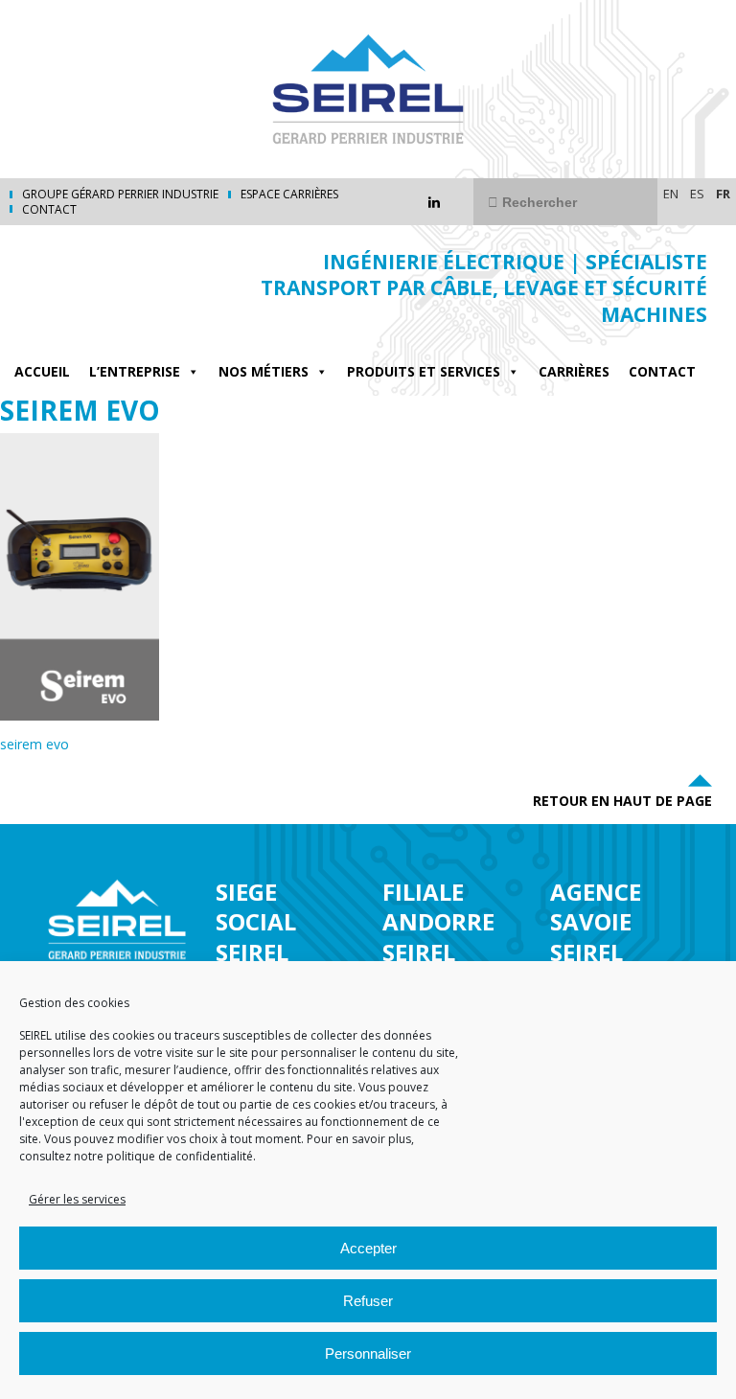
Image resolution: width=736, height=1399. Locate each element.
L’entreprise (134, 371)
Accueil (42, 371)
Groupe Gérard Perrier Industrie (120, 194)
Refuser (368, 1301)
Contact (49, 210)
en (670, 193)
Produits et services (423, 371)
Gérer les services (77, 1199)
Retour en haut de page (622, 800)
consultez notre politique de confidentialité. (137, 1156)
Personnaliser (368, 1353)
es (697, 193)
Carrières (574, 371)
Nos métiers (263, 371)
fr (723, 193)
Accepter (368, 1248)
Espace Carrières (289, 194)
